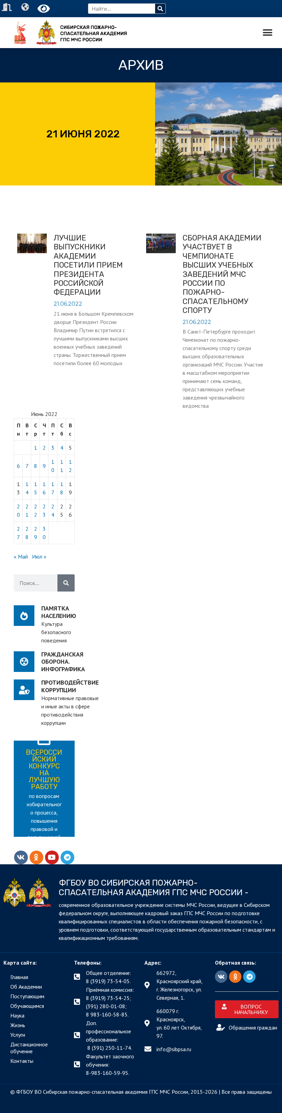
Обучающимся (27, 1005)
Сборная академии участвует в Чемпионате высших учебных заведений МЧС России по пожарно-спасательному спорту (222, 274)
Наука (17, 1015)
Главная (19, 977)
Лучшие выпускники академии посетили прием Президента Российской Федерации (88, 265)
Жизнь (17, 1025)
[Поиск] (160, 8)
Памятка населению (58, 612)
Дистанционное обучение (29, 1048)
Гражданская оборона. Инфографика (63, 661)
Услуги (17, 1034)
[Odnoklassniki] (36, 857)
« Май (21, 556)
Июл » (39, 556)
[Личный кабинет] (7, 7)
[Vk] (21, 857)
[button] (267, 33)
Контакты (21, 1060)
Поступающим (27, 996)
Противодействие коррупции (70, 686)
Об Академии (26, 986)
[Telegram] (67, 857)
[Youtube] (52, 857)
